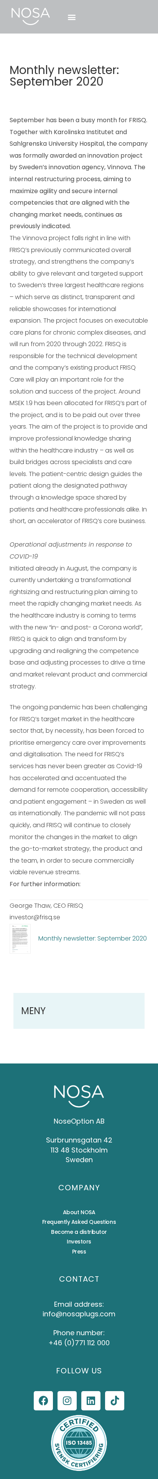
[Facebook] (43, 1400)
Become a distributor (79, 1232)
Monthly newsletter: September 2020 (92, 938)
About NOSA (79, 1212)
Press (79, 1251)
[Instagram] (67, 1400)
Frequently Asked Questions (79, 1222)
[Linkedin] (90, 1400)
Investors (79, 1241)
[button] (71, 16)
